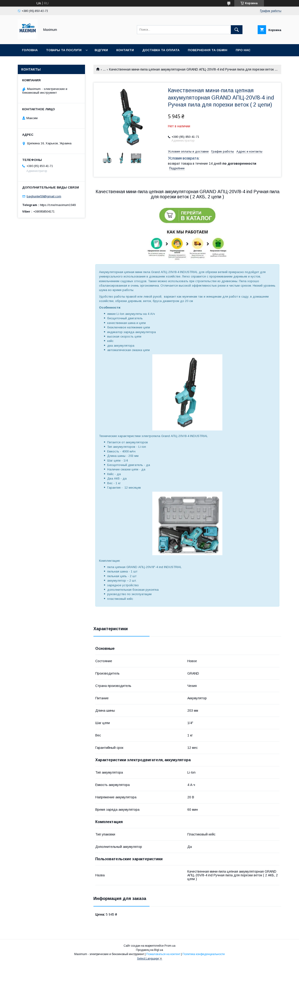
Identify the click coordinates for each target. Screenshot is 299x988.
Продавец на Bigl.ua (149, 950)
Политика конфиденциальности (203, 954)
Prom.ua (169, 945)
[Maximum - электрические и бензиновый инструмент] (28, 38)
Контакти (125, 50)
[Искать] (236, 29)
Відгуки (101, 50)
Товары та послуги (64, 50)
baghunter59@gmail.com (44, 196)
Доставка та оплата (160, 50)
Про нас (243, 50)
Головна (30, 50)
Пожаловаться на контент (163, 954)
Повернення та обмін (207, 50)
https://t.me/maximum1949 (58, 205)
